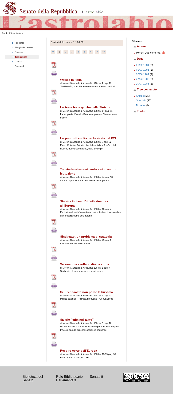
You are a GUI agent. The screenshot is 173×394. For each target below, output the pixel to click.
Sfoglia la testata (23, 47)
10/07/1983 (142, 83)
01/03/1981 (142, 69)
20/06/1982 (142, 74)
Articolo (140, 95)
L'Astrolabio (15, 33)
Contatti (19, 66)
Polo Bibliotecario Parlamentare (69, 378)
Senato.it (96, 376)
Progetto (19, 43)
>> (103, 51)
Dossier (140, 105)
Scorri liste (21, 57)
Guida (18, 61)
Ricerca (18, 52)
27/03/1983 (142, 79)
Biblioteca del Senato (33, 378)
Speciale (141, 100)
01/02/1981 (142, 65)
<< (53, 51)
